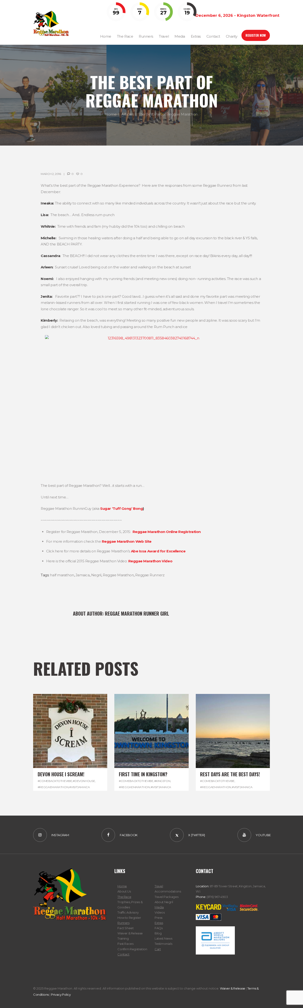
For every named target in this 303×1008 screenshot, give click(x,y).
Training (123, 938)
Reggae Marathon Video (150, 561)
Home (110, 114)
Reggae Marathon (118, 575)
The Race (124, 897)
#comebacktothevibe (55, 781)
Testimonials (163, 944)
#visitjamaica (79, 787)
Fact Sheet (125, 928)
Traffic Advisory (128, 912)
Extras (159, 923)
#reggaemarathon (53, 787)
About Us (124, 891)
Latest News (163, 938)
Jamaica (83, 575)
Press (158, 917)
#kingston (162, 781)
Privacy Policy (61, 994)
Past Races (125, 944)
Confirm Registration (132, 949)
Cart (158, 949)
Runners (123, 923)
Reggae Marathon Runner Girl (137, 613)
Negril (96, 575)
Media (159, 907)
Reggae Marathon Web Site (127, 541)
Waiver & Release (130, 933)
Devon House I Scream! (61, 774)
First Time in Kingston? (143, 774)
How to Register (129, 917)
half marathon (62, 575)
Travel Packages (166, 897)
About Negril (164, 902)
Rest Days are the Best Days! (230, 774)
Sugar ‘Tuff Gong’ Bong (121, 508)
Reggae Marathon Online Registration (167, 531)
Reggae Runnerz (149, 575)
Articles (127, 114)
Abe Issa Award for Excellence (158, 551)
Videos (160, 912)
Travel (159, 886)
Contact (123, 954)
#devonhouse (84, 781)
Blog (158, 933)
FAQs (158, 928)
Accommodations (168, 891)
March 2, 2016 (51, 174)
